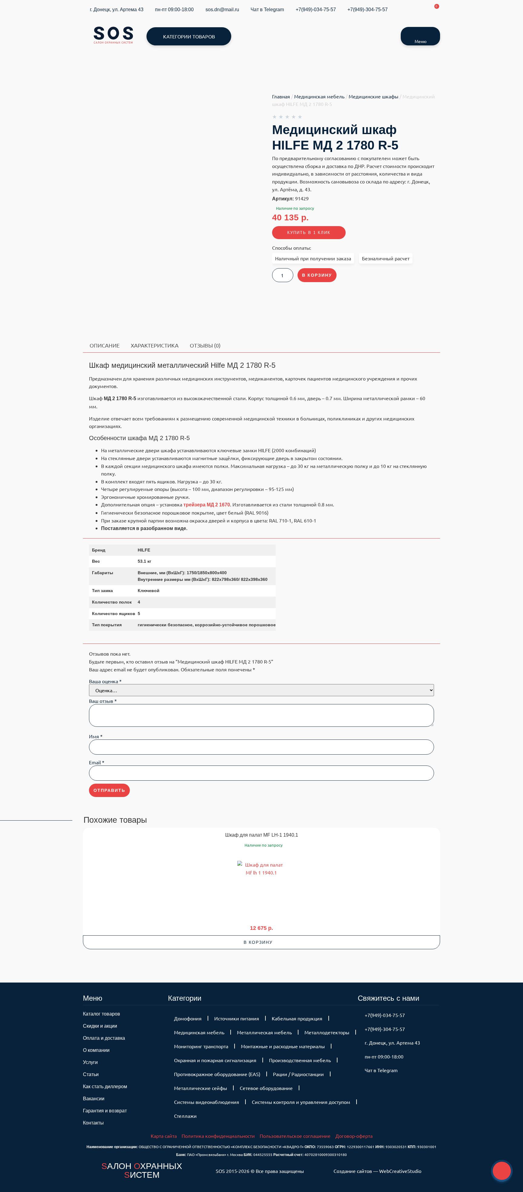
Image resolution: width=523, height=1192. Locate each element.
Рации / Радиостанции (298, 1074)
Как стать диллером (105, 1086)
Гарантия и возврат (105, 1110)
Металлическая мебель (264, 1032)
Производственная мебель (300, 1060)
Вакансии (93, 1098)
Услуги (90, 1062)
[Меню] (420, 33)
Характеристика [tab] (155, 345)
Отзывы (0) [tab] (205, 345)
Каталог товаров (101, 1013)
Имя (96, 736)
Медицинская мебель (319, 96)
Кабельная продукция (297, 1018)
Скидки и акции (100, 1026)
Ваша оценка (105, 681)
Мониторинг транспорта (201, 1046)
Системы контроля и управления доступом (301, 1102)
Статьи (91, 1074)
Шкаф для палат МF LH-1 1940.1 (261, 835)
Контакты (93, 1122)
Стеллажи (185, 1116)
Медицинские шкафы (373, 96)
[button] (261, 942)
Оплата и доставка (104, 1038)
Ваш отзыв (103, 700)
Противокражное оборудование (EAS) (217, 1074)
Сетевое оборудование (266, 1088)
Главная (281, 96)
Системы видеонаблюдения (206, 1102)
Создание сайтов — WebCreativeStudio (377, 1171)
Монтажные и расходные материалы (283, 1046)
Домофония (188, 1018)
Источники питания (236, 1018)
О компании (96, 1050)
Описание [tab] (105, 345)
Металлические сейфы (200, 1088)
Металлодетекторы (326, 1032)
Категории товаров (189, 36)
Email (96, 762)
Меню (420, 41)
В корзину (317, 275)
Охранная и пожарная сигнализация (215, 1060)
